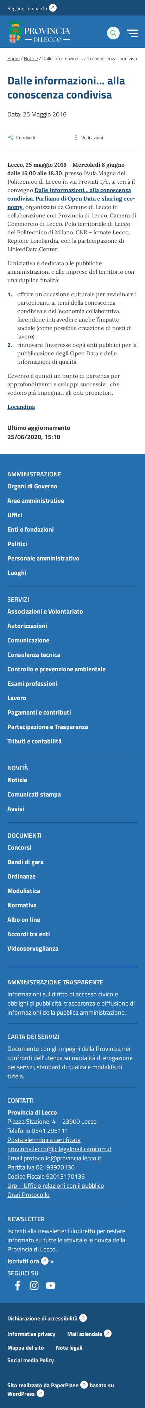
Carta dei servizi (33, 1036)
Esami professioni (32, 683)
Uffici (14, 515)
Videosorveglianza (32, 948)
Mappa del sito (25, 1347)
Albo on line (23, 919)
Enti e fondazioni (30, 529)
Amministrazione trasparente (55, 982)
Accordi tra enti (28, 934)
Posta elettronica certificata (44, 1139)
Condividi (25, 137)
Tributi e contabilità (34, 741)
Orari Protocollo (28, 1194)
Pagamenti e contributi (39, 712)
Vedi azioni (92, 137)
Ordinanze (21, 876)
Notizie (17, 780)
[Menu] (132, 33)
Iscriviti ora (28, 1261)
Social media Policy (30, 1360)
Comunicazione (28, 640)
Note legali (69, 1347)
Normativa (22, 905)
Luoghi (16, 572)
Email (15, 1158)
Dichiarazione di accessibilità (47, 1318)
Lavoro (16, 698)
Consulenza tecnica (33, 654)
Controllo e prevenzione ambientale (56, 669)
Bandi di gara (25, 862)
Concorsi (19, 847)
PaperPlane (69, 1385)
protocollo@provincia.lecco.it (62, 1158)
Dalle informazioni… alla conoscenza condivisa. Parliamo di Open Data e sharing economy (71, 198)
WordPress (26, 1393)
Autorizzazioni (27, 625)
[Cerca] (113, 33)
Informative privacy (31, 1334)
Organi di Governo (32, 486)
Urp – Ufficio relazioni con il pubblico (55, 1185)
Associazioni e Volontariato (45, 611)
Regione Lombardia (32, 8)
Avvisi (15, 808)
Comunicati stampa (34, 794)
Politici (17, 543)
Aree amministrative (35, 500)
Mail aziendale (89, 1334)
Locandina (21, 406)
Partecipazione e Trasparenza (47, 726)
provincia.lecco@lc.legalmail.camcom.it (59, 1149)
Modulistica (23, 890)
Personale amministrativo (43, 558)
